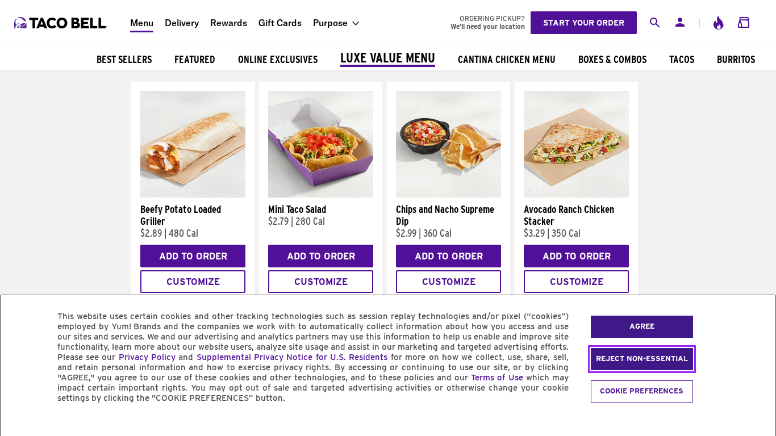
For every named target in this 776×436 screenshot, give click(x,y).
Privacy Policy (147, 357)
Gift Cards (280, 22)
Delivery (182, 22)
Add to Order (193, 256)
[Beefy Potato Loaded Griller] (192, 194)
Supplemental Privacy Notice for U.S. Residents (292, 357)
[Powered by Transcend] (19, 424)
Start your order (583, 22)
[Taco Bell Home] (62, 22)
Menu (141, 22)
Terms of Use (497, 377)
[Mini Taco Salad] (320, 194)
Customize (193, 281)
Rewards (228, 22)
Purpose (330, 22)
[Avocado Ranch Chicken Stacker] (576, 194)
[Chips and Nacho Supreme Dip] (448, 194)
